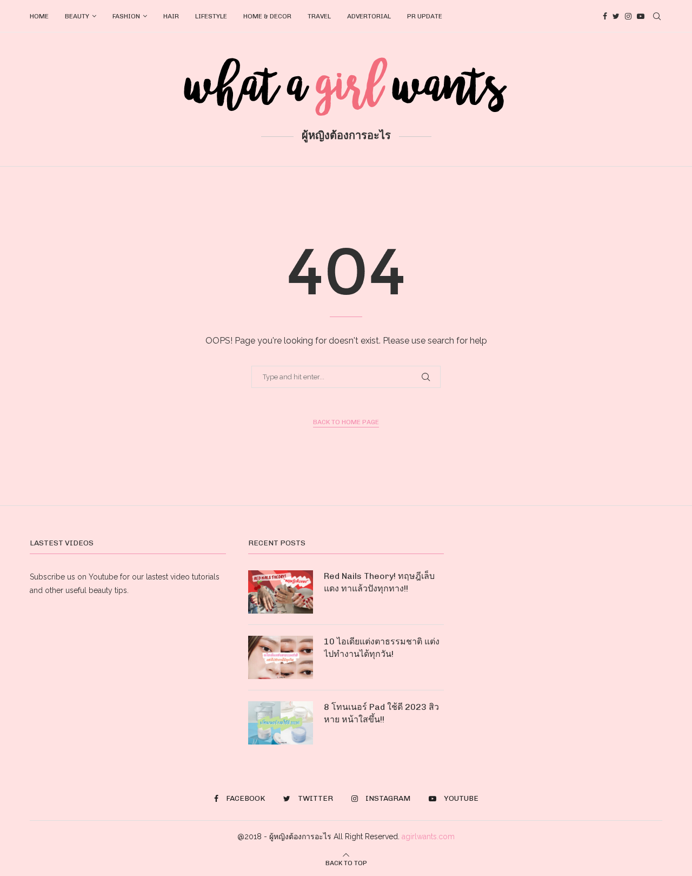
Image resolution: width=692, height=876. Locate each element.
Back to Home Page (346, 422)
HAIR (171, 16)
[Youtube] (640, 16)
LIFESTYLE (211, 16)
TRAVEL (319, 16)
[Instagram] (628, 16)
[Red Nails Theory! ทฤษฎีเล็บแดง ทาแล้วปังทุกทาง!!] (280, 592)
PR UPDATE (424, 16)
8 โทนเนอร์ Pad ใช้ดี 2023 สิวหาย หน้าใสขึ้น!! (381, 713)
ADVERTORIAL (369, 16)
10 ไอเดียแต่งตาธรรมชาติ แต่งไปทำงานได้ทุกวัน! (382, 647)
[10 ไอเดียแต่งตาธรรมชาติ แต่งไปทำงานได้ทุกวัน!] (280, 657)
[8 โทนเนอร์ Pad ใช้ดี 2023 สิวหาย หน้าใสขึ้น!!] (280, 723)
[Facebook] (605, 16)
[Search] (656, 16)
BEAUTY (77, 16)
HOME (39, 16)
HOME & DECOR (267, 16)
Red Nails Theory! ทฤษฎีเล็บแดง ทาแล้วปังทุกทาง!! (379, 582)
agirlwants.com (428, 836)
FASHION (126, 16)
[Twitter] (616, 16)
